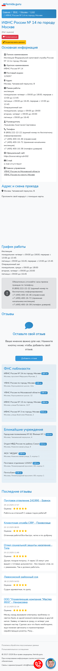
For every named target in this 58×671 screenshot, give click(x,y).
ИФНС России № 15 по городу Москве (22, 402)
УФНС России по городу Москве (19, 174)
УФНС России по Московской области (22, 171)
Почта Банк (9, 472)
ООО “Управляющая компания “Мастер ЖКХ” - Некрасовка (28, 601)
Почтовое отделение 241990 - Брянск (27, 500)
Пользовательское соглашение (15, 649)
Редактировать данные (15, 42)
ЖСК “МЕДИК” (11, 453)
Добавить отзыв (29, 358)
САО (32, 12)
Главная (6, 12)
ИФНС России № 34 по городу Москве (22, 373)
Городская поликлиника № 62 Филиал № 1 (24, 434)
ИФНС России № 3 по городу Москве (22, 411)
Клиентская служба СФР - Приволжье (27, 522)
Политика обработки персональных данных (20, 645)
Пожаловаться (11, 37)
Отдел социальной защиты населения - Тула (28, 546)
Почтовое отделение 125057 (18, 463)
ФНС (15, 12)
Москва (24, 12)
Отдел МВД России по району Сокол (21, 443)
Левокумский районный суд (21, 577)
